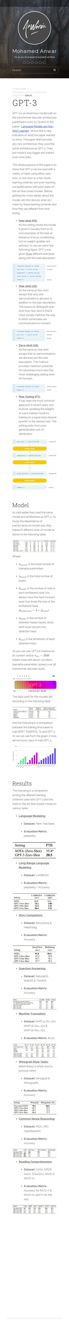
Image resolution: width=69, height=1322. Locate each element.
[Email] (24, 63)
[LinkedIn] (28, 63)
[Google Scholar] (44, 63)
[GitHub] (32, 63)
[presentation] (23, 565)
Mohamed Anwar (34, 51)
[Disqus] (34, 1269)
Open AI (28, 95)
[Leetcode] (40, 63)
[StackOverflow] (36, 63)
